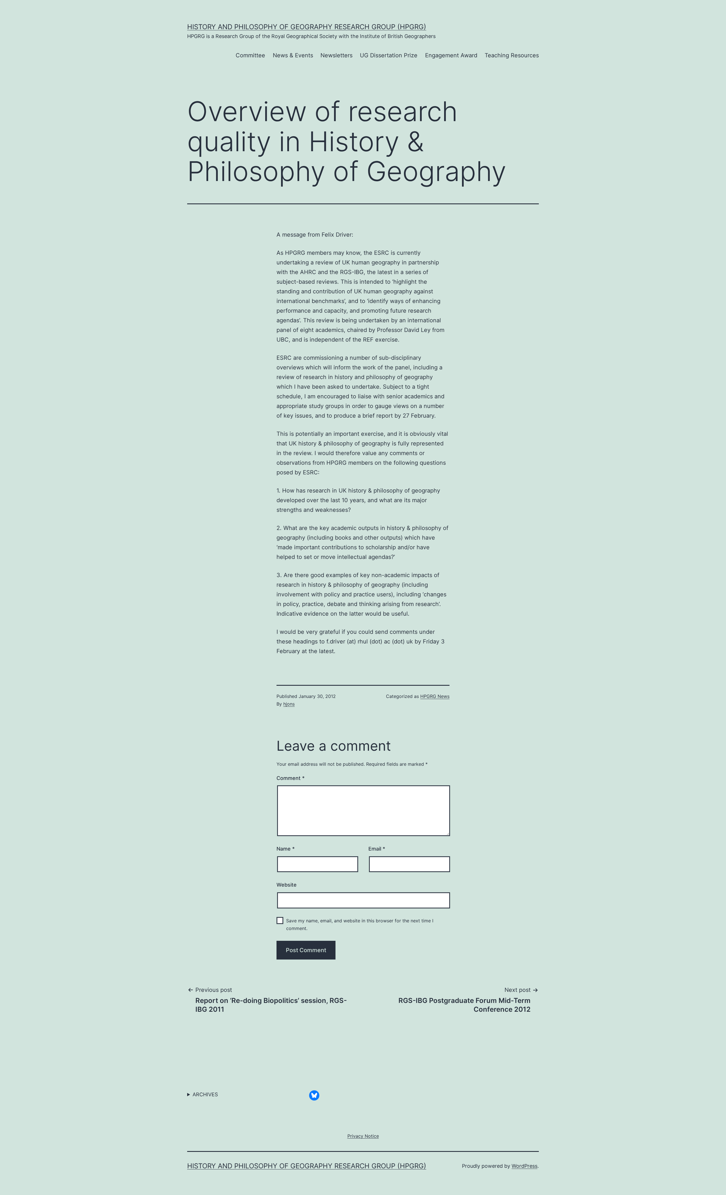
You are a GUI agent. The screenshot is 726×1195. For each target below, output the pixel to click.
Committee (250, 55)
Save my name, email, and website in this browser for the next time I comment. (359, 924)
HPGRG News (434, 696)
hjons (289, 704)
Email (376, 849)
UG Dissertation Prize (388, 55)
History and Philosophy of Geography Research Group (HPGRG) (306, 27)
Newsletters (336, 55)
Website (287, 885)
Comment (291, 778)
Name (286, 849)
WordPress (524, 1166)
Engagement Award (451, 55)
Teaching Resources (512, 55)
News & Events (293, 55)
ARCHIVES (205, 1094)
